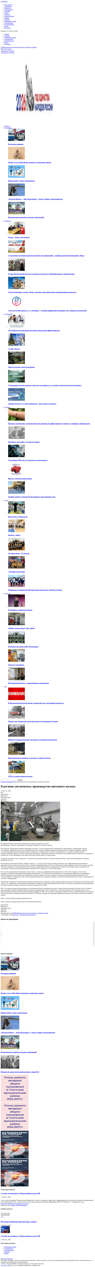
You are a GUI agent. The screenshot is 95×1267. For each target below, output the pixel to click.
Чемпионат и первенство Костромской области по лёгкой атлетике (35, 590)
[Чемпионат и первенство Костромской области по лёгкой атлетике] (16, 586)
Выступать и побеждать (17, 517)
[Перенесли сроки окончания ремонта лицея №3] (10, 1068)
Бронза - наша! (14, 535)
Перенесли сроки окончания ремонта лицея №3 (20, 1072)
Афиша (6, 18)
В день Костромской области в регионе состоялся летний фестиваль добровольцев (41, 274)
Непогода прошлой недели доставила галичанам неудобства (32, 740)
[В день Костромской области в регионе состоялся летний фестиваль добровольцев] (16, 270)
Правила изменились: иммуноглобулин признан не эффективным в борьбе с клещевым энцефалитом (49, 424)
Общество (7, 8)
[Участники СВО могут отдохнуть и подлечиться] (16, 456)
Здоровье (7, 11)
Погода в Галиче (6, 49)
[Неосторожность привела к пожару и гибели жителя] (16, 754)
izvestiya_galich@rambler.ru (18, 1205)
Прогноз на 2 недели (7, 52)
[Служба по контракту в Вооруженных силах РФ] (5, 1232)
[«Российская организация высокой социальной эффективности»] (16, 327)
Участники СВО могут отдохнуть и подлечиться (27, 460)
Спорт (6, 13)
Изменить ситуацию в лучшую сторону (24, 442)
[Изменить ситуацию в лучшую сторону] (16, 438)
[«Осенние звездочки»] (16, 568)
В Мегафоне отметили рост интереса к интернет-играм (30, 913)
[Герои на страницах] (16, 661)
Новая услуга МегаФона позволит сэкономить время (29, 162)
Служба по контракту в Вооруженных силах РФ (20, 1193)
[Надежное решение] (16, 140)
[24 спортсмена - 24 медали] (16, 550)
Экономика (8, 6)
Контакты (7, 28)
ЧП (5, 686)
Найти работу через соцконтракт (21, 181)
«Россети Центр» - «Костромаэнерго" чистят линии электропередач (35, 199)
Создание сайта (6, 1265)
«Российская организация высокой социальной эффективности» (34, 330)
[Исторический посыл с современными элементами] (16, 679)
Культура (7, 14)
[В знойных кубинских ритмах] (16, 606)
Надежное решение (15, 144)
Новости (7, 126)
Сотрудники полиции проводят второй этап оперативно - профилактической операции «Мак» (46, 256)
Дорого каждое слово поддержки (21, 367)
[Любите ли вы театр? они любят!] (16, 624)
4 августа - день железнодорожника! (23, 915)
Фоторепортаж (9, 24)
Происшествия (9, 16)
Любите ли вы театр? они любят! (21, 628)
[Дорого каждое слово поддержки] (16, 363)
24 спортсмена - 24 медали (18, 553)
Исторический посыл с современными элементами (28, 683)
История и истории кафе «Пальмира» (23, 647)
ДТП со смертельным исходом (20, 776)
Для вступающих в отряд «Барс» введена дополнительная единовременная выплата (42, 292)
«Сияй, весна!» (14, 349)
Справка (7, 19)
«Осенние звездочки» (16, 572)
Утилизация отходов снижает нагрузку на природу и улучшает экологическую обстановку (45, 385)
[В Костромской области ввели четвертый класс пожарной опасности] (16, 699)
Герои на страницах (16, 665)
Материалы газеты (10, 21)
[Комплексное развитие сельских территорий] (16, 214)
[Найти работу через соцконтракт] (16, 177)
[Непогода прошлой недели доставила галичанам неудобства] (16, 736)
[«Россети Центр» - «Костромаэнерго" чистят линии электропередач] (16, 195)
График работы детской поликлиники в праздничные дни (31, 497)
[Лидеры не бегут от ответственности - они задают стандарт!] (16, 400)
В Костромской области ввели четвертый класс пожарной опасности (36, 703)
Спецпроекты (8, 23)
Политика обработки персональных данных (15, 1203)
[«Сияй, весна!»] (16, 345)
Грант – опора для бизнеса (19, 237)
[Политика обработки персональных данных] (5, 1218)
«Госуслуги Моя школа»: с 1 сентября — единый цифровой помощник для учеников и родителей (47, 311)
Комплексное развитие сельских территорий (26, 217)
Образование (8, 9)
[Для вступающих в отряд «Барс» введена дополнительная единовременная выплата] (16, 288)
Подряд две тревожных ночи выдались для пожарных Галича (33, 721)
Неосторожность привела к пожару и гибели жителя (29, 758)
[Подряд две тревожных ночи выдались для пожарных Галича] (16, 718)
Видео (6, 26)
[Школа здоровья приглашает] (16, 475)
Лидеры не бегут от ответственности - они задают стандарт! (32, 404)
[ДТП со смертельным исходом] (16, 773)
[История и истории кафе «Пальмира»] (16, 643)
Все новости (8, 4)
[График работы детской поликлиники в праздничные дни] (16, 493)
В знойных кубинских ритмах (20, 610)
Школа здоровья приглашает (20, 479)
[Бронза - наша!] (16, 531)
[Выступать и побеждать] (16, 513)
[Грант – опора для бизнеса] (16, 234)
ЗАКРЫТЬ (4, 1)
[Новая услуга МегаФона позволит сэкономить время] (16, 159)
